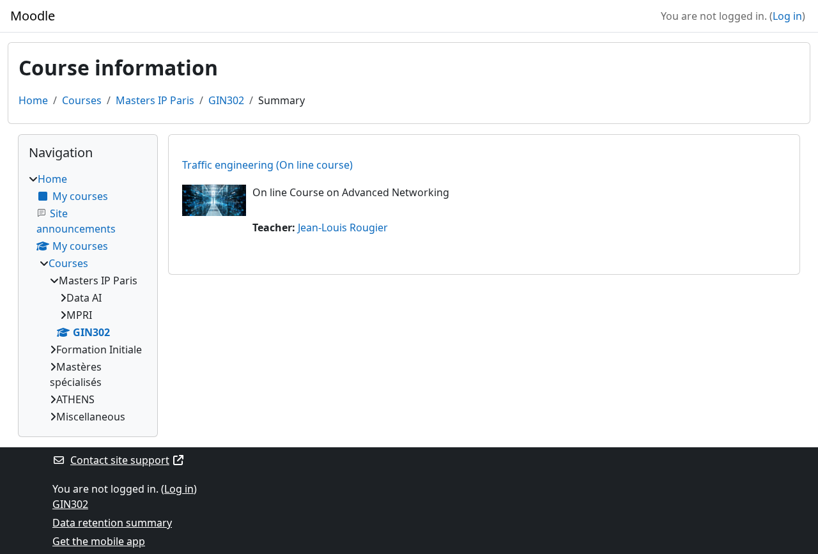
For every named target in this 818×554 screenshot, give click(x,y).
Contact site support (119, 460)
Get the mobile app (98, 541)
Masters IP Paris (155, 100)
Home (33, 100)
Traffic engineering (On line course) (267, 165)
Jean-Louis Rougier (343, 227)
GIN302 (226, 100)
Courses (82, 100)
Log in (787, 16)
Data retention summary (112, 523)
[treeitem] (88, 297)
